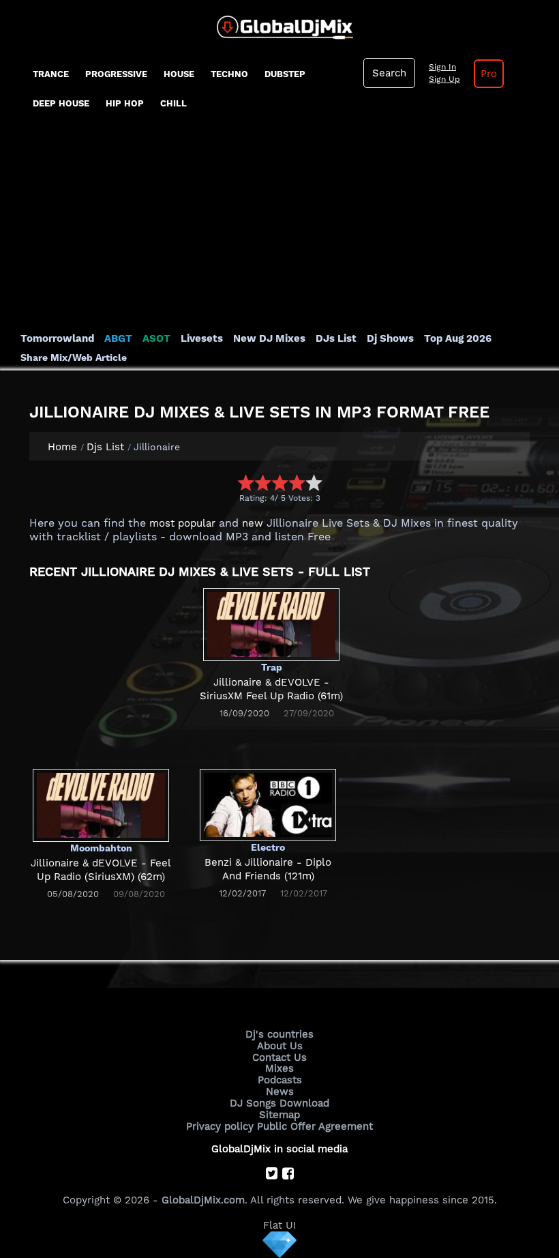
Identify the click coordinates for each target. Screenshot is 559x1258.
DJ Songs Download (279, 1103)
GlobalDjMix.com (203, 1200)
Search (389, 73)
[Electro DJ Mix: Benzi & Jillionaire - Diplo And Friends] (268, 804)
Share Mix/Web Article (73, 357)
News (280, 1091)
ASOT (156, 338)
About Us (280, 1046)
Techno (229, 74)
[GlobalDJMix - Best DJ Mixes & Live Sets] (280, 22)
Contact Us (279, 1057)
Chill (173, 103)
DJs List (336, 338)
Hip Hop (125, 103)
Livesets (202, 338)
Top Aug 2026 (458, 338)
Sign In (442, 67)
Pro (489, 74)
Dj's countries (279, 1034)
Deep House (61, 103)
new (252, 523)
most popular (182, 523)
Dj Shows (390, 338)
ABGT (118, 338)
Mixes (279, 1068)
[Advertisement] (279, 229)
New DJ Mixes (269, 338)
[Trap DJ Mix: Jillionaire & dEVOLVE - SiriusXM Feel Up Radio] (271, 624)
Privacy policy (220, 1126)
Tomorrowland (57, 338)
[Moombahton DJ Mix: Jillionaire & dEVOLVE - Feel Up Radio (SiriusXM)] (101, 805)
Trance (51, 74)
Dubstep (285, 74)
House (179, 74)
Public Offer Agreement (315, 1126)
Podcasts (280, 1080)
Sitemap (279, 1115)
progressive (116, 74)
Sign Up (444, 79)
